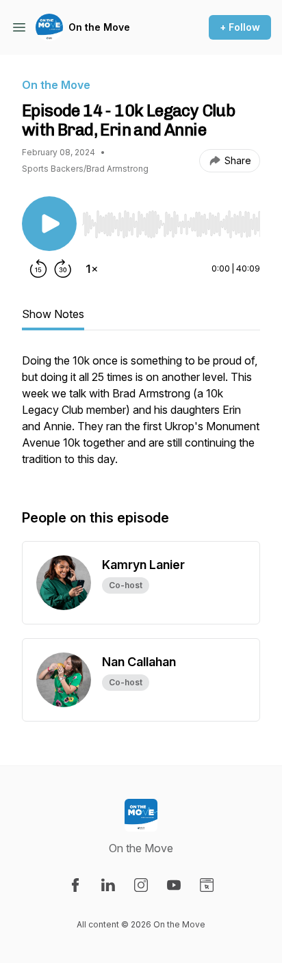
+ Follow (240, 27)
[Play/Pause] (49, 223)
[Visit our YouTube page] (174, 885)
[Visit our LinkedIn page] (108, 885)
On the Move (99, 27)
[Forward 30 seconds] (63, 268)
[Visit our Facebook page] (75, 885)
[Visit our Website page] (207, 885)
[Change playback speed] (91, 268)
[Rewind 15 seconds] (38, 268)
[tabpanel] (141, 416)
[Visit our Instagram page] (141, 885)
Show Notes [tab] (53, 314)
